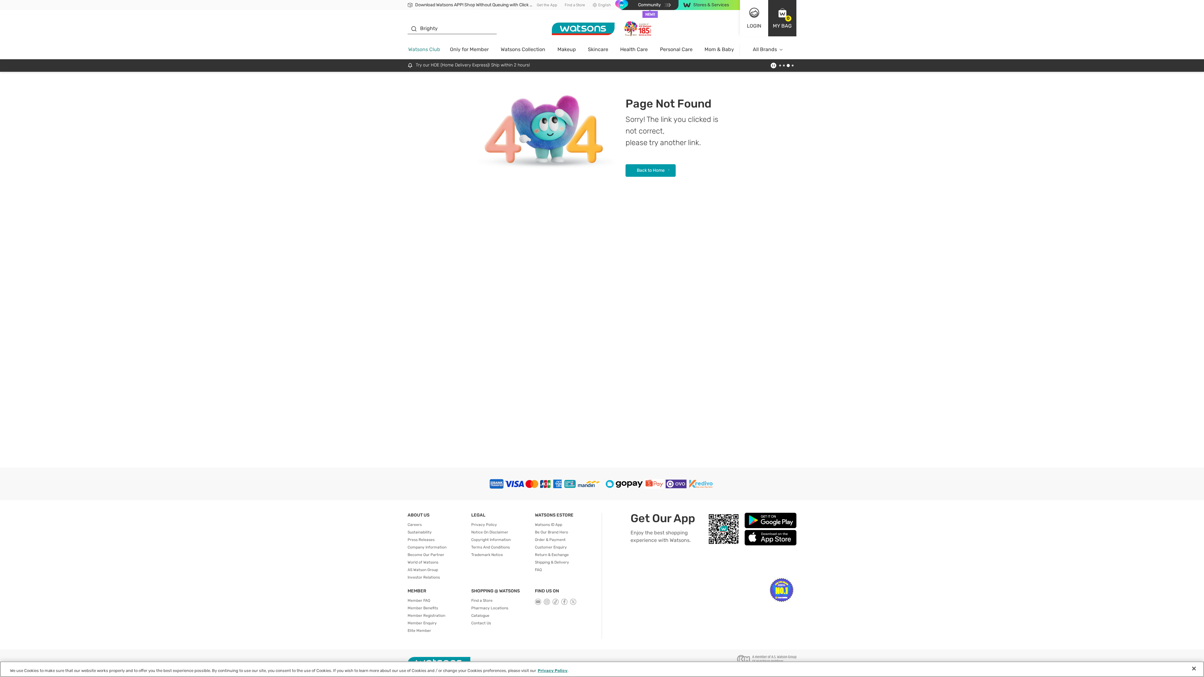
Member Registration (426, 615)
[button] (782, 18)
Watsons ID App (548, 524)
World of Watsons (423, 562)
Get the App (547, 5)
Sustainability (420, 532)
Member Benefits (423, 608)
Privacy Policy (484, 524)
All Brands (765, 49)
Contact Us (481, 623)
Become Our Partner (426, 555)
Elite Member (419, 630)
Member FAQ (419, 600)
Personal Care (676, 49)
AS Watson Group (423, 570)
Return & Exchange (552, 555)
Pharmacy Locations (489, 608)
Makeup (566, 49)
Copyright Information (491, 540)
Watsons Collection (523, 49)
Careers (415, 524)
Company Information (427, 547)
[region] (602, 669)
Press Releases (421, 540)
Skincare (598, 49)
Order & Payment (550, 540)
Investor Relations (424, 577)
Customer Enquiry (551, 547)
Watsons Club (424, 49)
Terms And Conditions (490, 547)
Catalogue (480, 615)
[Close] (1194, 668)
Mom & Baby (719, 49)
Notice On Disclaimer (489, 532)
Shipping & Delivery (552, 562)
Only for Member (469, 49)
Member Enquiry (422, 623)
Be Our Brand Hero (551, 532)
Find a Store (575, 5)
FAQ (538, 570)
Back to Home (651, 170)
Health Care (634, 49)
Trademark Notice (487, 555)
